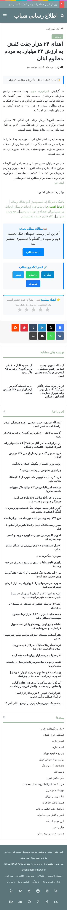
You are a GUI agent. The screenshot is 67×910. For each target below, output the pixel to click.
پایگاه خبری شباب (44, 216)
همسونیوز (26, 216)
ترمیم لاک (59, 771)
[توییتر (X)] (51, 327)
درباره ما (11, 881)
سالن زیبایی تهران (54, 796)
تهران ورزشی (28, 211)
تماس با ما (23, 881)
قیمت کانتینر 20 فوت (53, 802)
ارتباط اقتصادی (55, 206)
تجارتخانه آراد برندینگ (53, 765)
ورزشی (50, 28)
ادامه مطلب (33, 252)
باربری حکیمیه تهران (53, 753)
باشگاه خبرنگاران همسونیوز (48, 201)
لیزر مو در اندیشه (55, 821)
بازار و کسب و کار (51, 881)
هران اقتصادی (45, 211)
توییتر (18, 274)
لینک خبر (59, 182)
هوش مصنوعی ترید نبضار (51, 833)
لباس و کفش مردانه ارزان (50, 814)
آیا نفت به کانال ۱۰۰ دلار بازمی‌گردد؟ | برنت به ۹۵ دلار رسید (18, 369)
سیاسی (30, 875)
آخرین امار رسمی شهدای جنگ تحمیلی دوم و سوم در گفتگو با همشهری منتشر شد (33, 239)
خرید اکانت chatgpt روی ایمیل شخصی (43, 784)
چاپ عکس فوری (55, 777)
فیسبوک (33, 283)
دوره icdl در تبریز (55, 790)
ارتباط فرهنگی (22, 206)
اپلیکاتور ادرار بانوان (53, 734)
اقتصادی (19, 875)
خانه (58, 28)
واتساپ (32, 274)
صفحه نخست (55, 875)
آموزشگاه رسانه (20, 201)
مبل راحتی (58, 827)
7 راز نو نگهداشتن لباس (52, 728)
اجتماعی (41, 875)
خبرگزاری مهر (41, 91)
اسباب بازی (58, 740)
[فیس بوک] (60, 327)
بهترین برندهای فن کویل (51, 759)
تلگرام (47, 274)
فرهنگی (35, 881)
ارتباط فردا (38, 206)
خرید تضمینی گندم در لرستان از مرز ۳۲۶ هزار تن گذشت (17, 389)
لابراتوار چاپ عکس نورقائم (50, 808)
